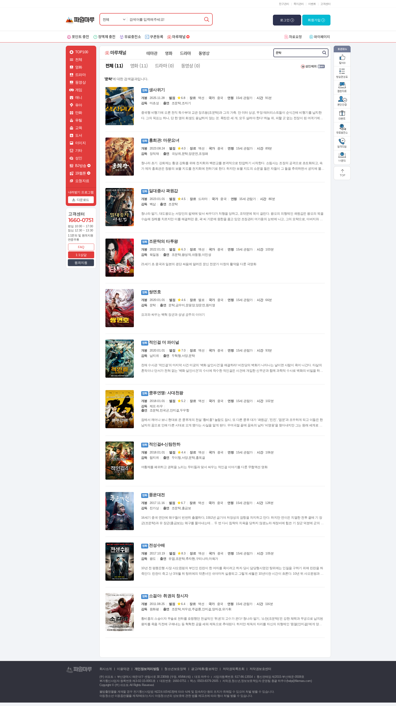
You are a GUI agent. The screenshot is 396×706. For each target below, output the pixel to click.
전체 (106, 19)
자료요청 (295, 36)
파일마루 (81, 18)
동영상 (80, 82)
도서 (78, 135)
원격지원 (80, 262)
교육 (78, 128)
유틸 (78, 120)
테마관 (151, 53)
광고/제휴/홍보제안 (204, 669)
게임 (78, 90)
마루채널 (178, 36)
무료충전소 (132, 36)
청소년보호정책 (175, 669)
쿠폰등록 (156, 36)
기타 (78, 150)
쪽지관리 (299, 4)
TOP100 (81, 52)
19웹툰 (80, 173)
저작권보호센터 (260, 669)
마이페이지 (322, 36)
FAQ (81, 247)
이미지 (80, 143)
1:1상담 (81, 255)
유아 (78, 105)
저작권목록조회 (234, 669)
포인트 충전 (80, 36)
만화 (78, 113)
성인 (78, 158)
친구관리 (284, 4)
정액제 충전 (107, 36)
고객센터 (325, 4)
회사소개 (105, 669)
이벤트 (312, 4)
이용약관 (123, 669)
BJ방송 (80, 166)
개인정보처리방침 (147, 669)
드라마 (80, 75)
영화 (78, 67)
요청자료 (82, 181)
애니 (78, 97)
